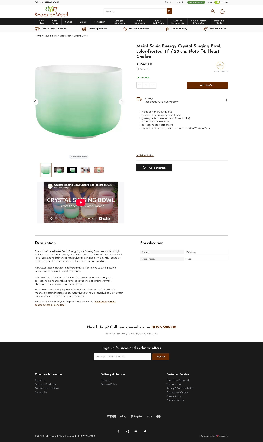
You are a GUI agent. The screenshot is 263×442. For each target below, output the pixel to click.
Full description (145, 155)
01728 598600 (163, 327)
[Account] (212, 11)
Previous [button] (35, 101)
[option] (78, 102)
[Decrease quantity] (139, 85)
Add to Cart (207, 85)
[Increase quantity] (153, 85)
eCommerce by (211, 436)
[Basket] (223, 11)
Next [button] (122, 101)
